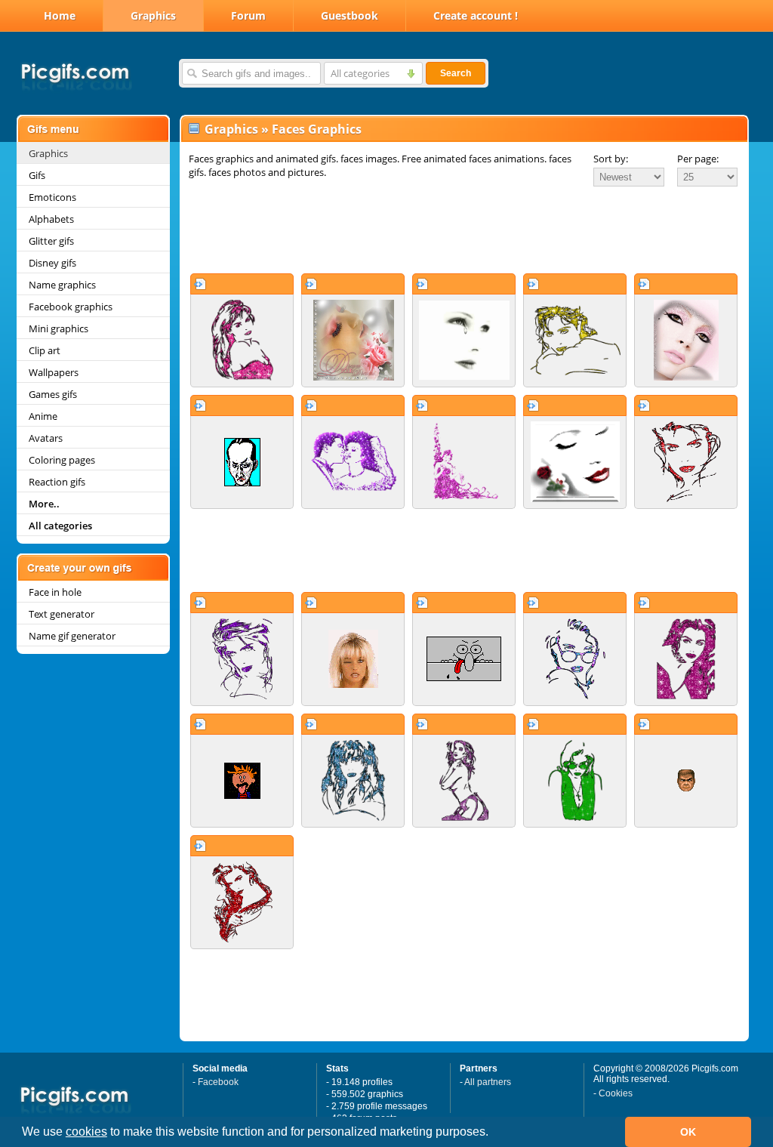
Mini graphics (58, 328)
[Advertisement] (464, 230)
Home (59, 15)
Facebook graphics (70, 306)
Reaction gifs (57, 482)
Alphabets (51, 219)
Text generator (61, 614)
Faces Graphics (317, 129)
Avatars (46, 438)
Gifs (37, 175)
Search (455, 73)
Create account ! (475, 15)
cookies (86, 1131)
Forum (248, 15)
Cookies (616, 1093)
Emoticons (52, 197)
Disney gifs (52, 263)
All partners (487, 1082)
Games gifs (53, 394)
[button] (493, 1133)
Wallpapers (54, 372)
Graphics (153, 15)
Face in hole (55, 592)
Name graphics (62, 284)
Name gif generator (72, 636)
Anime (43, 416)
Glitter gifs (51, 241)
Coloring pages (62, 460)
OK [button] (688, 1132)
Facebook (218, 1082)
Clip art (44, 350)
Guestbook (349, 15)
